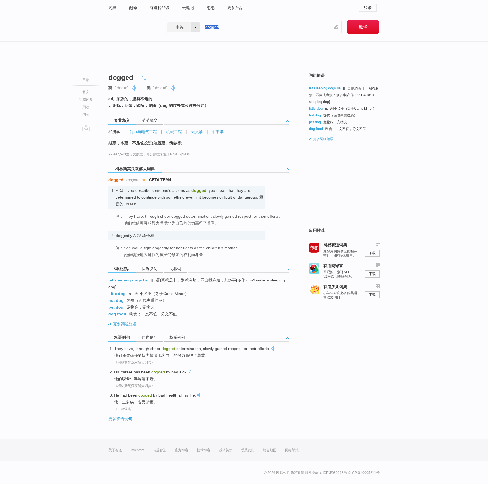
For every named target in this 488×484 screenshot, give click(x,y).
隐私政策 (297, 473)
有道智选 (159, 450)
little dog (117, 293)
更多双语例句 (120, 418)
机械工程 (174, 131)
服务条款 (312, 473)
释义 (85, 92)
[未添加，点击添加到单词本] (144, 77)
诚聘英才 (225, 450)
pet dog (115, 307)
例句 (85, 115)
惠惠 (211, 7)
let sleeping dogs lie (128, 280)
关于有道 (115, 450)
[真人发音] (134, 87)
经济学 (114, 131)
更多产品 (235, 7)
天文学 (197, 131)
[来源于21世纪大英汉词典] (119, 285)
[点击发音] (272, 349)
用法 (85, 107)
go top (86, 128)
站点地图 (269, 450)
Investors (137, 450)
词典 (112, 7)
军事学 (218, 131)
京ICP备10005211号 (364, 473)
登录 (368, 7)
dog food (117, 314)
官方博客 (181, 450)
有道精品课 (159, 7)
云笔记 (188, 7)
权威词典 (86, 100)
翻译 (133, 7)
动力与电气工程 (143, 131)
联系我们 (247, 450)
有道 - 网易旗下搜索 (131, 27)
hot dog (116, 300)
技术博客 (203, 450)
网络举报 (292, 450)
